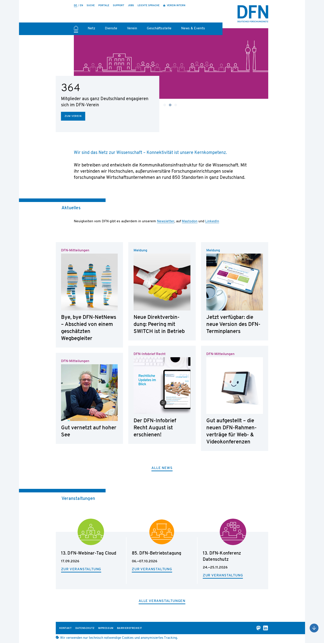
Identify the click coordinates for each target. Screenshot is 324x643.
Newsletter (165, 221)
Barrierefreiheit (129, 628)
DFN (252, 13)
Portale (103, 5)
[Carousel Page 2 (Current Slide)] (170, 105)
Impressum (106, 628)
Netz (91, 28)
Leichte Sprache (149, 5)
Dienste (111, 28)
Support (118, 5)
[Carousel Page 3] (175, 105)
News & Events (193, 28)
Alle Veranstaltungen (162, 601)
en (81, 5)
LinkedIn (212, 221)
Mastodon (189, 221)
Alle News (161, 468)
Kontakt (65, 628)
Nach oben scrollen (314, 628)
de (75, 5)
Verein (132, 28)
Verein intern (175, 5)
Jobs (131, 5)
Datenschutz (85, 628)
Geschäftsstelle (159, 28)
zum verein (73, 116)
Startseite (76, 30)
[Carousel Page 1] (164, 105)
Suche (91, 5)
